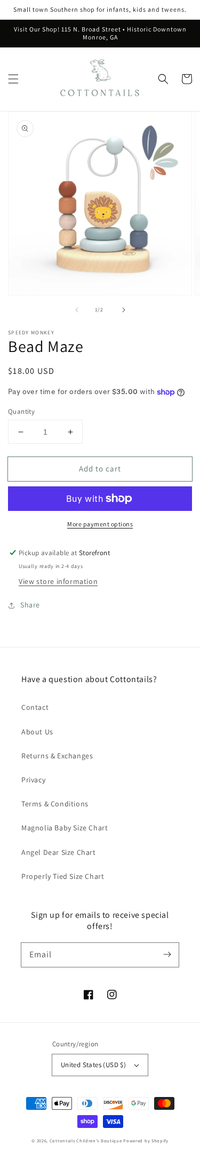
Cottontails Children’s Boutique (86, 1140)
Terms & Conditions (55, 803)
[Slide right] (123, 310)
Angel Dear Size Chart (58, 852)
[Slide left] (77, 310)
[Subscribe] (167, 954)
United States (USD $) (93, 1064)
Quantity (21, 411)
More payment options (100, 524)
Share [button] (30, 605)
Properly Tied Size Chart (62, 876)
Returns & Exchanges (57, 755)
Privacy (33, 779)
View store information (58, 581)
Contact (35, 707)
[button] (13, 79)
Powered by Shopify (146, 1140)
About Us (37, 731)
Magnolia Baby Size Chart (64, 827)
